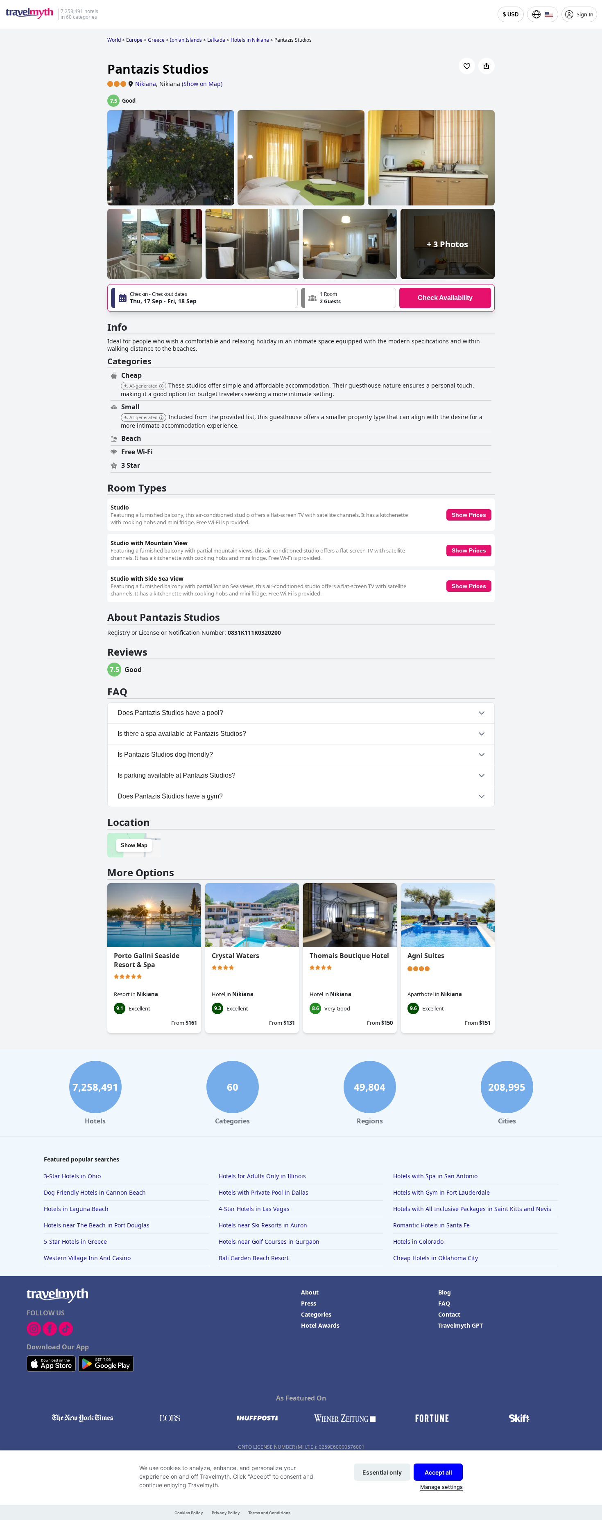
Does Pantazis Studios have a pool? (170, 712)
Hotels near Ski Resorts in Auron (263, 1225)
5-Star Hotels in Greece (75, 1241)
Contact (449, 1314)
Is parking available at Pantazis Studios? (176, 775)
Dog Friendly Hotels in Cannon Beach (95, 1192)
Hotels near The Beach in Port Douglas (96, 1225)
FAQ (444, 1303)
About (310, 1292)
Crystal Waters (235, 955)
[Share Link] (486, 66)
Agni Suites (425, 955)
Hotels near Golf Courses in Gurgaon (269, 1241)
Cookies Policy (188, 1513)
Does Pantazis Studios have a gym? (170, 796)
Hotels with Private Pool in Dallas (263, 1192)
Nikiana (145, 84)
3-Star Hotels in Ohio (72, 1176)
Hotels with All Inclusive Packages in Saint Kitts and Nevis (472, 1209)
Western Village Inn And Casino (87, 1258)
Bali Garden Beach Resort (254, 1258)
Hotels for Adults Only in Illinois (262, 1176)
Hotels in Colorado (418, 1241)
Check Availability (445, 297)
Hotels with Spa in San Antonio (435, 1176)
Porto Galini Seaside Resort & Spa (146, 960)
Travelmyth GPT (460, 1325)
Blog (444, 1292)
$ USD (510, 14)
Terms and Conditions (269, 1513)
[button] (348, 298)
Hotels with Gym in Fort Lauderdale (441, 1192)
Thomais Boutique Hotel (349, 955)
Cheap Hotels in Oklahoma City (435, 1258)
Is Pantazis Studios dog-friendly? (165, 754)
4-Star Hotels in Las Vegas (254, 1209)
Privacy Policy (226, 1513)
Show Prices (469, 515)
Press (308, 1303)
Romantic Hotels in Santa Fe (431, 1225)
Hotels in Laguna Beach (76, 1209)
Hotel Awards (320, 1325)
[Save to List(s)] (467, 66)
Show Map (134, 845)
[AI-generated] (161, 386)
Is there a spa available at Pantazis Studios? (182, 733)
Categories (316, 1314)
